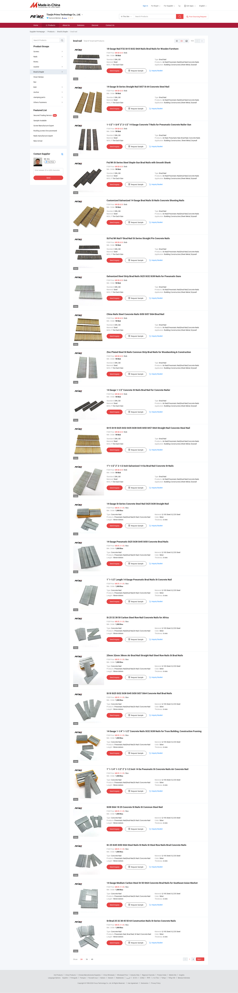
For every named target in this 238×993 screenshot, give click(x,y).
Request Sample (137, 71)
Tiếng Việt (171, 978)
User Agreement (133, 983)
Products (51, 25)
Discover (95, 25)
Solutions (80, 25)
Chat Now (50, 162)
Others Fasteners (40, 102)
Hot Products (58, 975)
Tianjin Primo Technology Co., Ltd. (63, 14)
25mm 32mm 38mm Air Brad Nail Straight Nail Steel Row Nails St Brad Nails (145, 655)
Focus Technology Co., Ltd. (103, 983)
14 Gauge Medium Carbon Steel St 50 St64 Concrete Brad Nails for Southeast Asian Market (152, 883)
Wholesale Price (122, 975)
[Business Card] (62, 154)
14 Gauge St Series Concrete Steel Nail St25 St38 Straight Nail (138, 503)
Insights (181, 975)
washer (36, 67)
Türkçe (163, 978)
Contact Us (110, 25)
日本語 (142, 978)
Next (199, 959)
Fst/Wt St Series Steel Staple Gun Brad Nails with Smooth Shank (139, 162)
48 (92, 959)
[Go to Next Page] (202, 41)
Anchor (36, 92)
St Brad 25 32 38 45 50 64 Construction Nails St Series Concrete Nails (141, 921)
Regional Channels (148, 975)
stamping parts (39, 97)
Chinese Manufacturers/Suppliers (89, 975)
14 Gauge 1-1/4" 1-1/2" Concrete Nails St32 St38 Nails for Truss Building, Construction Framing (154, 731)
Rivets (35, 61)
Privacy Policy (156, 983)
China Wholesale (109, 975)
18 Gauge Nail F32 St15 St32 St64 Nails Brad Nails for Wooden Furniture (142, 48)
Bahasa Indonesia (184, 978)
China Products (70, 975)
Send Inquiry (114, 71)
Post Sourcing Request (198, 16)
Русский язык (93, 978)
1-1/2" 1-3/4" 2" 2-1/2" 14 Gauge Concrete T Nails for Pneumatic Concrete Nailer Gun (149, 124)
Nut (34, 82)
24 (81, 959)
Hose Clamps (38, 77)
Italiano (102, 978)
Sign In (145, 6)
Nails (35, 56)
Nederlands (120, 978)
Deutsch (110, 978)
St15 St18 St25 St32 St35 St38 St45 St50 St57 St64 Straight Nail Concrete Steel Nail (148, 428)
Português (73, 978)
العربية (128, 978)
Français (83, 978)
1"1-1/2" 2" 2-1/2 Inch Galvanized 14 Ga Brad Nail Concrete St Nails (140, 466)
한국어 (135, 978)
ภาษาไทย (155, 978)
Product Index (161, 975)
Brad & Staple (38, 72)
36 (87, 959)
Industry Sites (134, 975)
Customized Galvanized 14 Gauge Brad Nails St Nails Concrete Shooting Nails (145, 200)
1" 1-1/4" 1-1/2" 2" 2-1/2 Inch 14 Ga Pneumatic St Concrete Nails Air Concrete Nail (147, 769)
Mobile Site (172, 975)
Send (48, 178)
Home (35, 25)
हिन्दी (148, 978)
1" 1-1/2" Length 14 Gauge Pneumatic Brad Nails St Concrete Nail (139, 579)
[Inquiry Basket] (179, 6)
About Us (66, 25)
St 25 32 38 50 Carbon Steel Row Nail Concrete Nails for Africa (138, 617)
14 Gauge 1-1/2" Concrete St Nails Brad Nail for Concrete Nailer (138, 390)
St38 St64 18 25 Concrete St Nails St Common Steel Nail (135, 807)
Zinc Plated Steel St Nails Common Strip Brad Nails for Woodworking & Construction (149, 352)
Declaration (145, 983)
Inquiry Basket (157, 70)
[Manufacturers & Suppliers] (46, 5)
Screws (36, 51)
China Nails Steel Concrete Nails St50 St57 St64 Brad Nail (135, 314)
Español (65, 978)
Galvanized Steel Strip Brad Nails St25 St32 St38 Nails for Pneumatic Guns (144, 276)
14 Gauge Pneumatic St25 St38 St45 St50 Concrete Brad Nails (137, 541)
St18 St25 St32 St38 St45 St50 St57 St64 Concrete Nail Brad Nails (139, 693)
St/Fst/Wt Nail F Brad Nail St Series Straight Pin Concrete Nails (138, 238)
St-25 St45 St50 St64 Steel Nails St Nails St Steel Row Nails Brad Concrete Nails (146, 845)
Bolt (35, 87)
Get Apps (190, 6)
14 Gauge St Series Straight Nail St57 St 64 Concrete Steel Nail (138, 86)
